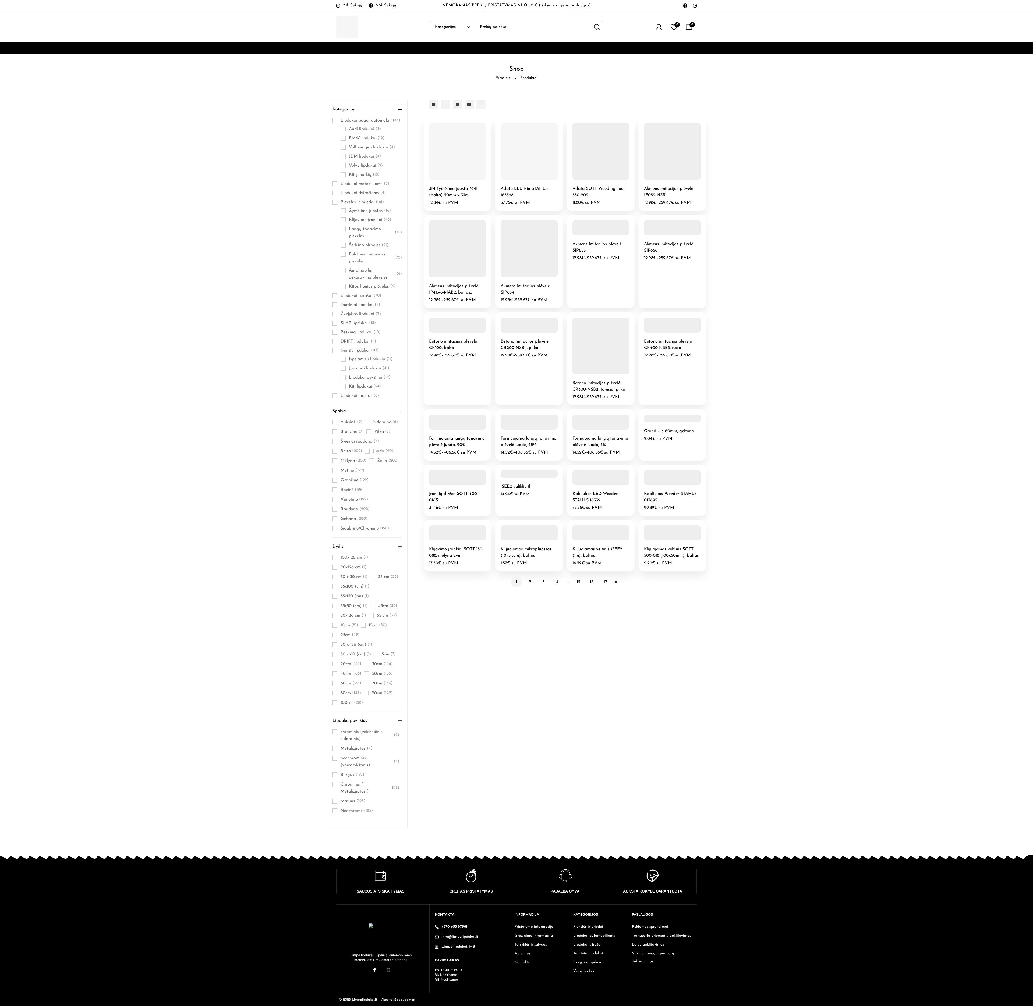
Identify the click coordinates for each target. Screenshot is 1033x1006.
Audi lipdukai (365, 129)
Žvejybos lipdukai (361, 314)
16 (592, 582)
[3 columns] (457, 104)
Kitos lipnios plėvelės (372, 286)
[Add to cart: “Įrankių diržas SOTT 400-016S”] (451, 483)
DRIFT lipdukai (358, 341)
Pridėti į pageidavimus (464, 178)
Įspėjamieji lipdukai (370, 359)
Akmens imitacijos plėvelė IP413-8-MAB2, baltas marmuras (453, 292)
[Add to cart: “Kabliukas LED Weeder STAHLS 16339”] (595, 483)
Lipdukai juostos (360, 396)
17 (605, 582)
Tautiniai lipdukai (360, 305)
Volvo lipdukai (366, 165)
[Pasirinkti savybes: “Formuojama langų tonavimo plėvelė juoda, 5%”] (595, 428)
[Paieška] (597, 27)
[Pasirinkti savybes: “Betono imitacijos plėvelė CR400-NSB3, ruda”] (666, 330)
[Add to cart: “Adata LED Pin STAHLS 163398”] (523, 178)
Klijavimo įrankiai (370, 220)
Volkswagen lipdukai (372, 147)
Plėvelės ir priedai (362, 202)
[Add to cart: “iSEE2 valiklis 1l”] (523, 476)
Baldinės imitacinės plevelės (375, 257)
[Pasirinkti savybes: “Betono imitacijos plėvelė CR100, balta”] (451, 330)
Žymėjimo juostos (370, 211)
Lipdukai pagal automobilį (370, 120)
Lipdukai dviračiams (363, 193)
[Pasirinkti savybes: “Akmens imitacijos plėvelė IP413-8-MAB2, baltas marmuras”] (451, 275)
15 (578, 582)
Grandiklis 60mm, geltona (669, 431)
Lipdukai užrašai (361, 296)
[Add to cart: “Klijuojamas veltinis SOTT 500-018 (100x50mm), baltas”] (666, 538)
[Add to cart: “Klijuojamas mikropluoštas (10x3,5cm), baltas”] (523, 538)
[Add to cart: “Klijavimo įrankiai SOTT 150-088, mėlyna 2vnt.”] (451, 538)
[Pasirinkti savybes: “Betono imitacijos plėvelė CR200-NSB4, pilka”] (523, 330)
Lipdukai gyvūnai (369, 377)
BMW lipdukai (366, 138)
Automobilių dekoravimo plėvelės (375, 274)
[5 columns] (481, 104)
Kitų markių (364, 175)
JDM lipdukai (365, 156)
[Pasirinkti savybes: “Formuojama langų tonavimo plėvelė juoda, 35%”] (523, 428)
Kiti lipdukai (365, 386)
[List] (433, 104)
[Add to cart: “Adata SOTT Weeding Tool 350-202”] (595, 178)
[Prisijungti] (658, 27)
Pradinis (503, 78)
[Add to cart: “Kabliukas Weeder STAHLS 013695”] (666, 483)
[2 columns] (445, 104)
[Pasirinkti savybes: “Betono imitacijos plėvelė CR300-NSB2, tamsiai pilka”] (595, 372)
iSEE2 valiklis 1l (515, 486)
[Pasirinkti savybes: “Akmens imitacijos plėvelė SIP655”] (595, 233)
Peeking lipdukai (361, 332)
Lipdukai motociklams (365, 184)
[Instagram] (695, 5)
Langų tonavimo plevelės (375, 232)
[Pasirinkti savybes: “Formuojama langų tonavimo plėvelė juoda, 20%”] (451, 428)
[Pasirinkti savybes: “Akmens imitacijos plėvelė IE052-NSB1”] (666, 178)
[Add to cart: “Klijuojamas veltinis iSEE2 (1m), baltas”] (595, 538)
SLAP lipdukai (358, 323)
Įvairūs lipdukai (360, 350)
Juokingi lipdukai (369, 368)
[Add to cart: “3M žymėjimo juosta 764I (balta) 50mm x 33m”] (451, 178)
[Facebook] (685, 5)
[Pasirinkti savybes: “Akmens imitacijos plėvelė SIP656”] (666, 233)
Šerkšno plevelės (368, 245)
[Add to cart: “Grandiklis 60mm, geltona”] (666, 420)
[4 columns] (469, 104)
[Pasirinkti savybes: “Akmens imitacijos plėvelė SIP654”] (523, 275)
